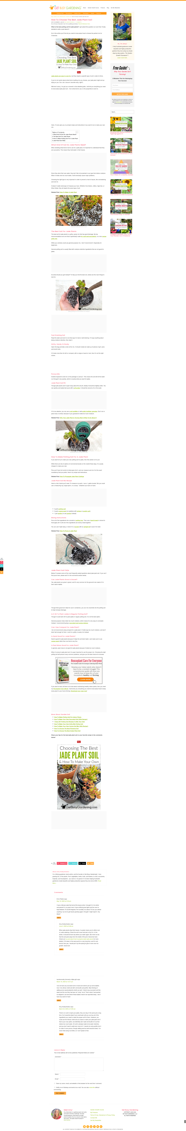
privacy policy (84, 593)
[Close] (116, 535)
